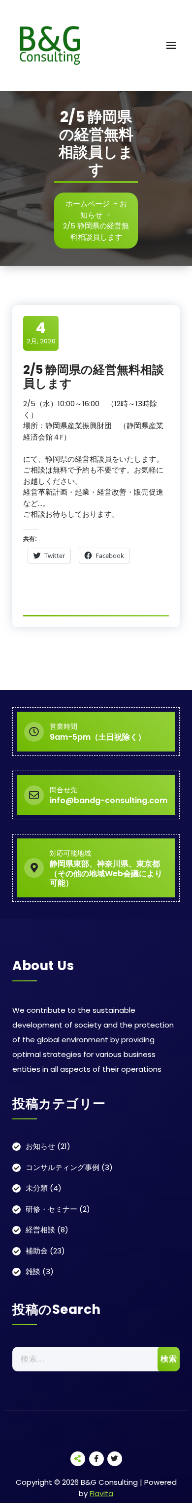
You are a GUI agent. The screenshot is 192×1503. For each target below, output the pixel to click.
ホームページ (87, 203)
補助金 (37, 1251)
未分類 (37, 1188)
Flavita (101, 1493)
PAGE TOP (177, 1448)
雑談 (33, 1271)
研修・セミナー (51, 1209)
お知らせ (40, 1146)
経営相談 (40, 1230)
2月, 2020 (41, 332)
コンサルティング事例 (62, 1167)
